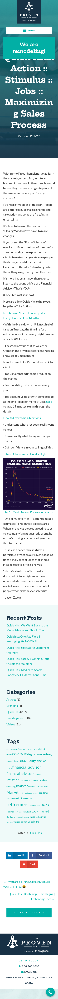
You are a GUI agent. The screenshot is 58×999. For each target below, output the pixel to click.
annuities (17, 749)
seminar (10, 811)
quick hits (19, 798)
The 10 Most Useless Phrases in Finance (28, 512)
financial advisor (26, 767)
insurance (24, 780)
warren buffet (20, 821)
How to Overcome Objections (22, 418)
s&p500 (37, 805)
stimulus (26, 812)
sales (45, 805)
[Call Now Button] (50, 992)
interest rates (38, 780)
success (19, 817)
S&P (31, 805)
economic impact (12, 761)
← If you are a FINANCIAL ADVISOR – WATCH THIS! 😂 (27, 884)
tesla (38, 817)
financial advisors (20, 773)
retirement (17, 804)
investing (11, 786)
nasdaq (27, 793)
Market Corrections (38, 786)
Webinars (33, 821)
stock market (39, 811)
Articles (11, 699)
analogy (9, 749)
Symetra (25, 817)
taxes (32, 816)
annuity (26, 749)
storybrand (10, 817)
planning (10, 798)
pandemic (43, 792)
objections (34, 793)
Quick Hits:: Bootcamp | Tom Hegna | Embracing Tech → (32, 896)
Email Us (30, 971)
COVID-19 (19, 754)
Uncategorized (15, 718)
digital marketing (39, 754)
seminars (18, 812)
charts (9, 755)
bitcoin (42, 749)
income (38, 774)
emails (9, 768)
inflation (12, 780)
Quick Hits (13, 712)
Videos (10, 724)
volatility (9, 822)
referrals (28, 798)
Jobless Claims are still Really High (24, 454)
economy (28, 760)
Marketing (15, 792)
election (41, 761)
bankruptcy (34, 749)
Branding (12, 705)
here (49, 401)
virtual (43, 816)
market (22, 786)
